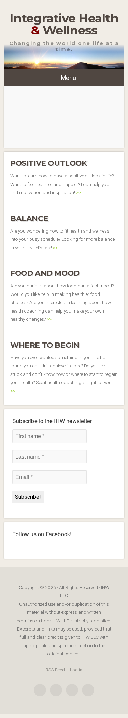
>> (78, 192)
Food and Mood (45, 273)
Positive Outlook (48, 163)
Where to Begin (44, 344)
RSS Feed (55, 669)
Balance (29, 218)
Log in (76, 669)
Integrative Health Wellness (64, 24)
